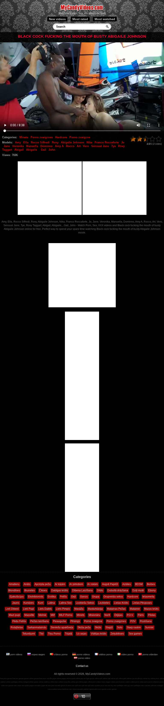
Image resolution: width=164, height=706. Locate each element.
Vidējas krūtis (98, 633)
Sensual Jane (100, 146)
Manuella (32, 146)
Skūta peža (84, 627)
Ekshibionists (35, 596)
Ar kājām (60, 584)
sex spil (87, 686)
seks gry (127, 686)
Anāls (27, 584)
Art (79, 146)
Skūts (98, 627)
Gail (43, 149)
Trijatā (68, 633)
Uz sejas (81, 633)
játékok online (5, 682)
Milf (53, 615)
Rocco (70, 146)
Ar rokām (92, 584)
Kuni (40, 602)
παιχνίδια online (69, 682)
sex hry (110, 686)
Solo (119, 627)
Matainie (135, 608)
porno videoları (150, 654)
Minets (23, 137)
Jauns (15, 602)
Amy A (59, 146)
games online (29, 678)
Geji (73, 596)
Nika (89, 142)
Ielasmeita (148, 596)
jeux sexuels (55, 686)
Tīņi (41, 633)
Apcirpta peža (43, 584)
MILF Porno (65, 615)
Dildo (100, 590)
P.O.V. (130, 615)
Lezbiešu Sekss (85, 602)
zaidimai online (49, 682)
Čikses (43, 590)
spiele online (75, 678)
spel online (111, 678)
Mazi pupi (14, 615)
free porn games (6, 678)
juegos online (66, 678)
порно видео (38, 654)
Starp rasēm (134, 627)
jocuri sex (103, 686)
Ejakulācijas (17, 596)
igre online (79, 682)
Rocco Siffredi (40, 142)
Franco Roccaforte (107, 142)
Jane (7, 146)
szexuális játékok (82, 689)
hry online (151, 678)
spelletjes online (16, 682)
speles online (38, 682)
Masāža (78, 608)
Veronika (18, 146)
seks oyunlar (95, 686)
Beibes (151, 584)
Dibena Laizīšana (82, 590)
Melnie (42, 615)
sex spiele (25, 686)
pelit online (127, 678)
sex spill (75, 686)
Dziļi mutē (138, 590)
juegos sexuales (35, 686)
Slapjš (109, 627)
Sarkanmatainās (36, 627)
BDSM (139, 584)
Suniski (149, 627)
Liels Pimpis (63, 608)
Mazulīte (29, 615)
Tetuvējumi (28, 633)
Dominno (46, 146)
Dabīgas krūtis (59, 590)
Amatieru (14, 584)
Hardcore (61, 137)
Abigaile (31, 149)
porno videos (83, 654)
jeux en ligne (85, 678)
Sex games (135, 633)
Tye (113, 146)
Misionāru (94, 615)
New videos (57, 19)
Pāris (141, 615)
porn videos (16, 654)
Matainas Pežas (116, 608)
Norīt (107, 615)
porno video (83, 658)
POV (133, 621)
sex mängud (158, 686)
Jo (122, 142)
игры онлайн (47, 678)
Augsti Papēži (110, 584)
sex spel (81, 686)
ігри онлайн (135, 678)
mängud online (28, 682)
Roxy (55, 142)
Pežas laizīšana (39, 621)
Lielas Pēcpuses (142, 602)
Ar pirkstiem (76, 584)
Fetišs (63, 596)
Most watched (105, 19)
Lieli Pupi (28, 608)
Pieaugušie (59, 621)
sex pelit (151, 686)
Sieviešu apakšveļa (62, 627)
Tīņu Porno (54, 633)
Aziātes (126, 584)
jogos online (56, 678)
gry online (143, 678)
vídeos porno (60, 654)
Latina (51, 602)
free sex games (17, 678)
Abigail (19, 149)
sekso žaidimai (62, 689)
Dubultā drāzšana (117, 590)
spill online (103, 678)
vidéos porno (105, 654)
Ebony (152, 590)
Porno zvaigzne (79, 137)
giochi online (94, 678)
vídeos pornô (115, 682)
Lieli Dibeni (12, 608)
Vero (86, 146)
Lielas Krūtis (121, 602)
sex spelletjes (118, 686)
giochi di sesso (66, 686)
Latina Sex (65, 602)
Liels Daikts (45, 608)
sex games (9, 686)
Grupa (95, 596)
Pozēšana (146, 621)
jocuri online (159, 678)
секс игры (17, 686)
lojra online (59, 682)
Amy (18, 142)
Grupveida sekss (113, 596)
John (51, 149)
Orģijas (118, 615)
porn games (102, 689)
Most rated (80, 19)
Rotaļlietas (17, 627)
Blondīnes (14, 590)
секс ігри (144, 686)
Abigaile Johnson (72, 142)
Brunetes (29, 590)
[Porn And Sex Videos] (82, 10)
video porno (127, 654)
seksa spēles (52, 689)
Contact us (82, 665)
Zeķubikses (117, 633)
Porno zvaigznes (42, 137)
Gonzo (84, 596)
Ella (25, 142)
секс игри (72, 689)
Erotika (52, 596)
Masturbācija (95, 608)
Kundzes (28, 602)
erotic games (112, 689)
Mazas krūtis (151, 608)
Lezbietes (104, 602)
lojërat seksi (93, 689)
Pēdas (151, 615)
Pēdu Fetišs (19, 621)
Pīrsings (75, 621)
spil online (119, 678)
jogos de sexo (46, 686)
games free (38, 678)
